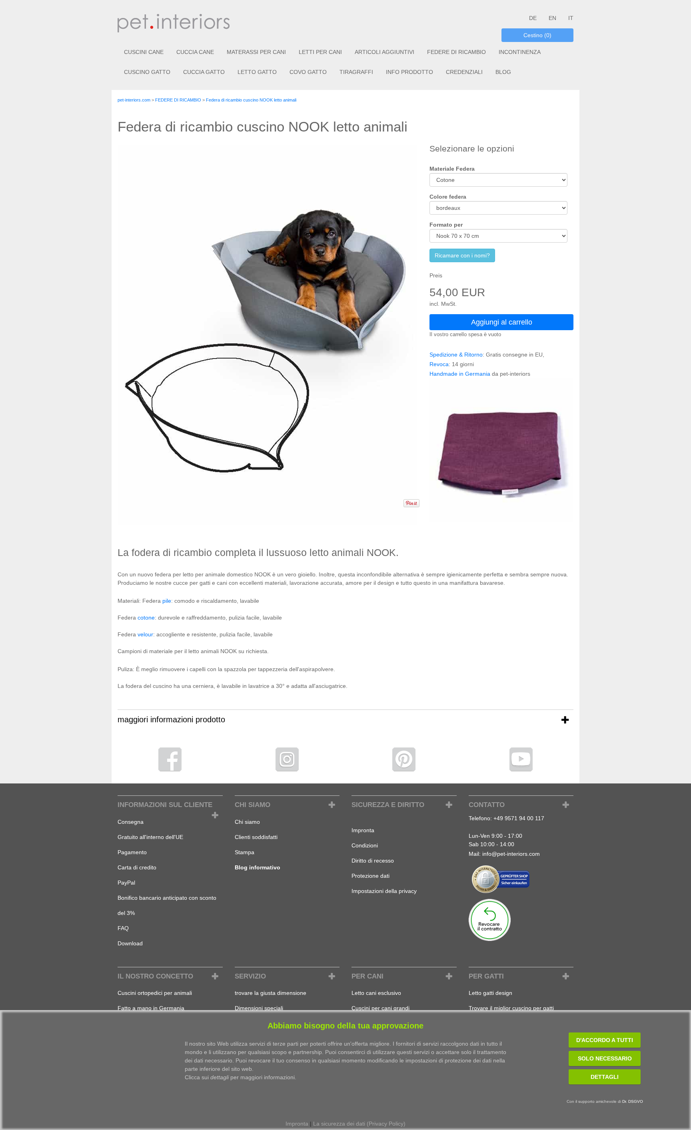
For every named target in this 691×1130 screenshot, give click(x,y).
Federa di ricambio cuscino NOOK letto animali (251, 100)
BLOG (503, 72)
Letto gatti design (490, 993)
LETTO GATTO (257, 72)
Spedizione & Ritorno (456, 354)
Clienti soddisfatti (256, 837)
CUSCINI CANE (144, 52)
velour (145, 634)
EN (552, 18)
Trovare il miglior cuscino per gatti (511, 1008)
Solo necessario (605, 1058)
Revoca (439, 364)
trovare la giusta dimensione (270, 993)
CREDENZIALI (464, 72)
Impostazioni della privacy (384, 891)
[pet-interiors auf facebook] (170, 759)
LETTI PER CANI (320, 52)
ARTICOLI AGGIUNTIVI (384, 52)
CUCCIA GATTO (204, 72)
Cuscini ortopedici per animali (155, 993)
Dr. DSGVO (632, 1101)
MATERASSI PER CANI (256, 52)
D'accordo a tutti (604, 1040)
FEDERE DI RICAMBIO (456, 52)
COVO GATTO (308, 72)
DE (533, 18)
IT (570, 18)
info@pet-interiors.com (511, 854)
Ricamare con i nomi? (462, 255)
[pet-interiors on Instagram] (287, 759)
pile (166, 601)
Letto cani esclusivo (376, 993)
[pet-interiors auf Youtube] (521, 759)
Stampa (244, 852)
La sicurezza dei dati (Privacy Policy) (359, 1123)
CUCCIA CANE (195, 52)
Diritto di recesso (372, 860)
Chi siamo (247, 822)
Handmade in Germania (459, 374)
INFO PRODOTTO (409, 72)
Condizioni (364, 845)
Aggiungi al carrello (501, 322)
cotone (146, 617)
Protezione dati (370, 876)
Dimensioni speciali (259, 1008)
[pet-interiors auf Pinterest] (403, 759)
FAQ (123, 928)
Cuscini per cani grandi (380, 1008)
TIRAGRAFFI (356, 72)
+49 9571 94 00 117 (518, 818)
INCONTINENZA (520, 52)
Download (130, 943)
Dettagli (605, 1077)
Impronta (362, 830)
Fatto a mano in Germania (151, 1008)
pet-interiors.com (134, 100)
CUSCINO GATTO (147, 72)
